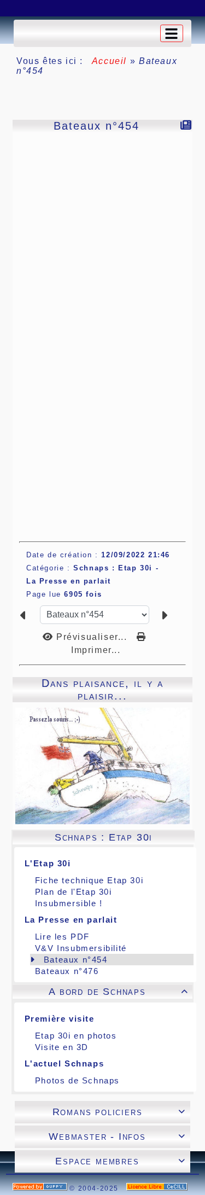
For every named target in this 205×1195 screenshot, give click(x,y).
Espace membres (120, 1161)
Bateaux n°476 (67, 971)
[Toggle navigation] (171, 33)
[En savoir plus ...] (158, 1188)
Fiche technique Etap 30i (89, 880)
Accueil (109, 61)
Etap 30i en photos (76, 1035)
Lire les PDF (62, 936)
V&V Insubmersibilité (81, 948)
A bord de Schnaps (118, 991)
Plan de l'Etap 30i (73, 891)
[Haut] (19, 8)
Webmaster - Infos (117, 1136)
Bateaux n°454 (76, 959)
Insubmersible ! (69, 903)
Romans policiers (119, 1111)
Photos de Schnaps (77, 1080)
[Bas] (74, 8)
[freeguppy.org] (41, 1188)
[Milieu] (46, 8)
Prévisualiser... (92, 637)
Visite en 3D (62, 1047)
